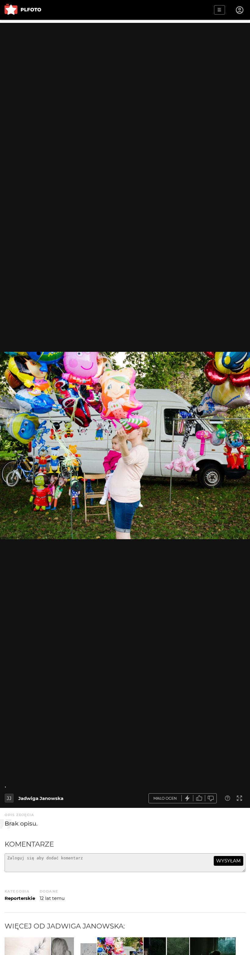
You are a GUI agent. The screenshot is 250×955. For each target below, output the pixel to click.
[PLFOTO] (23, 10)
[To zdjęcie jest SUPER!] (187, 798)
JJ (9, 798)
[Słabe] (211, 798)
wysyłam (228, 861)
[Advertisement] (125, 65)
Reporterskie (20, 898)
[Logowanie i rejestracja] (240, 10)
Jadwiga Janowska (40, 798)
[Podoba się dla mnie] (199, 798)
